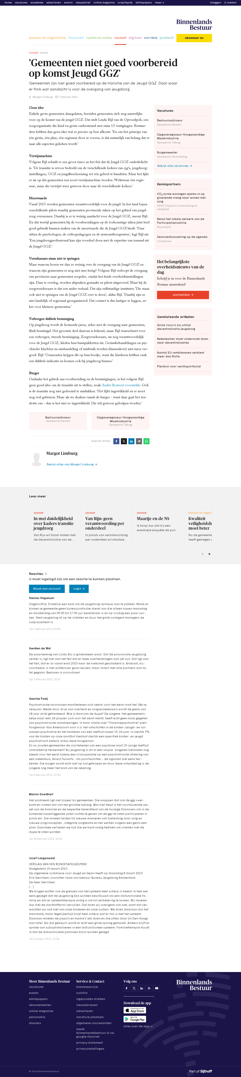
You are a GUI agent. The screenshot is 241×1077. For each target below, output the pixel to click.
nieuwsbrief (83, 2)
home (8, 2)
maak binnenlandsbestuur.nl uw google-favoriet (95, 1033)
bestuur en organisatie (47, 38)
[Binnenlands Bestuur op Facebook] (127, 988)
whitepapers (144, 2)
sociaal (120, 38)
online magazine (104, 2)
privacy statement (89, 1042)
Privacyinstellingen (90, 1048)
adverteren (53, 2)
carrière (150, 38)
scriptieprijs (125, 2)
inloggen (215, 2)
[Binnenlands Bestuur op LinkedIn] (142, 988)
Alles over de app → (138, 1026)
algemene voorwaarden (93, 1023)
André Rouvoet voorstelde (121, 385)
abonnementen (40, 1005)
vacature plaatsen (90, 1017)
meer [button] (158, 2)
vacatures (21, 2)
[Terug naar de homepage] (194, 24)
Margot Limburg (42, 97)
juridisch (167, 38)
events (68, 2)
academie (37, 2)
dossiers (35, 1023)
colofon (82, 993)
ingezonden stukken (90, 999)
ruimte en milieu (99, 38)
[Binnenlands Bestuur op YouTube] (157, 988)
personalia (37, 1017)
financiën (76, 38)
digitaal (135, 38)
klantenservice (87, 987)
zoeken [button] (231, 2)
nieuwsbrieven (87, 1005)
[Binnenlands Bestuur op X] (134, 988)
